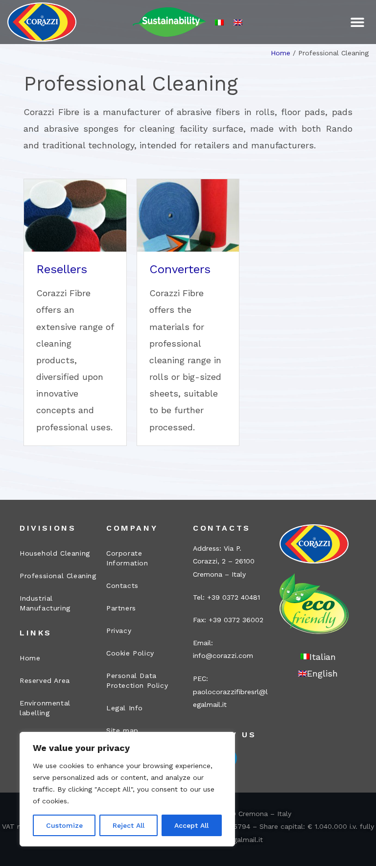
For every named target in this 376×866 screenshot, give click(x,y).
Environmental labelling (45, 708)
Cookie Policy (130, 653)
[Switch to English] (238, 22)
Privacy (118, 630)
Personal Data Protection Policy (137, 680)
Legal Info (124, 708)
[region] (127, 789)
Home (280, 53)
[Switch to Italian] (219, 22)
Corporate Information (127, 558)
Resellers (61, 269)
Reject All (128, 825)
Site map (122, 730)
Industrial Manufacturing (45, 603)
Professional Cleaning (58, 576)
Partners (121, 608)
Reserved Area (45, 680)
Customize (64, 825)
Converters (180, 269)
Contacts (122, 585)
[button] (358, 22)
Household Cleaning (55, 553)
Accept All (191, 825)
